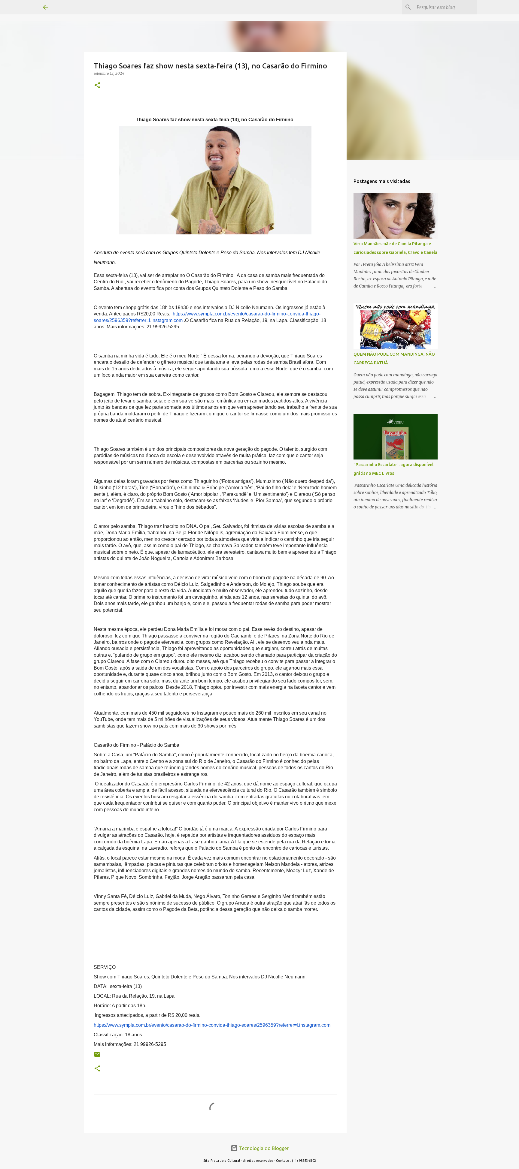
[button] (97, 86)
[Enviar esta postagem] (97, 1057)
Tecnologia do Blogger (263, 1148)
